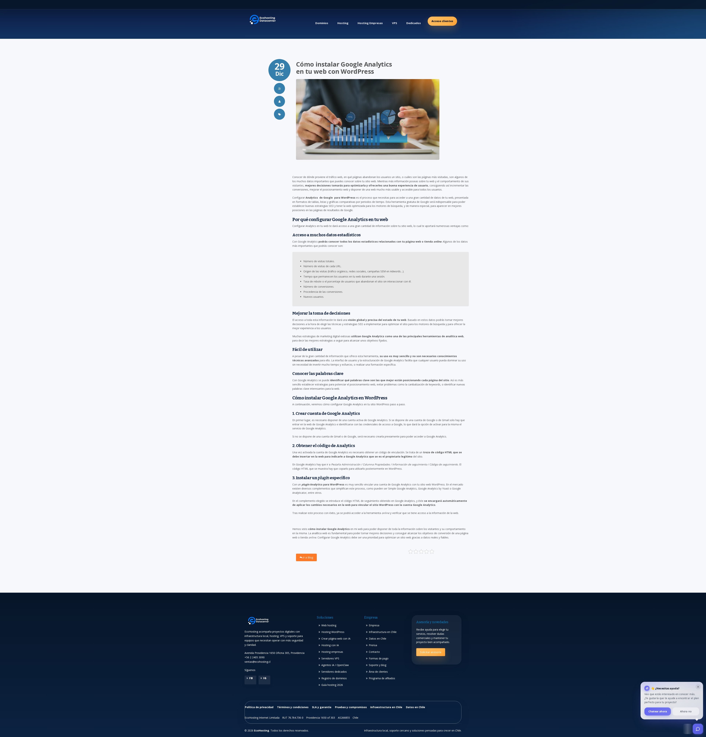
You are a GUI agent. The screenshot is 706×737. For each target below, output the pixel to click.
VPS (394, 23)
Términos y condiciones (293, 707)
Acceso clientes (442, 21)
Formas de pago (378, 658)
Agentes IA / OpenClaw (335, 665)
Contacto (374, 652)
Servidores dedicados (334, 671)
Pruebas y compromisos (351, 707)
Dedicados (413, 23)
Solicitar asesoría (430, 652)
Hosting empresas (332, 652)
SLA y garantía (321, 707)
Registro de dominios (334, 678)
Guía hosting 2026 (332, 685)
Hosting (342, 23)
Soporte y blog (377, 665)
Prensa (373, 645)
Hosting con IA (330, 645)
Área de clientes (378, 671)
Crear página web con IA (335, 638)
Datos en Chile (377, 638)
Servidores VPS (330, 658)
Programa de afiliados (382, 678)
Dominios (321, 23)
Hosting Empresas (370, 23)
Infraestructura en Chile (383, 632)
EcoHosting (261, 730)
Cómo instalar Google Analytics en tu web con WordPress (344, 68)
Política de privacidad (259, 707)
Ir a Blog (307, 557)
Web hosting (328, 625)
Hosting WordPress (332, 632)
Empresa (374, 625)
